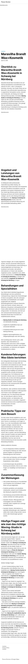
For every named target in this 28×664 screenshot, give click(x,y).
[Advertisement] (14, 26)
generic (3, 51)
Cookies (4, 646)
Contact (4, 649)
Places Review (5, 2)
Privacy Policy (5, 647)
